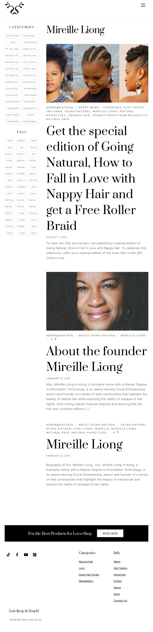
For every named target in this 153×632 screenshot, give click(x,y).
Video (22, 233)
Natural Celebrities (31, 82)
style (34, 220)
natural (9, 200)
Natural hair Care (34, 200)
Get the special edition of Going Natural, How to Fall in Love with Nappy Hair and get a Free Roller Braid (91, 179)
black (34, 147)
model (21, 194)
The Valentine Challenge (13, 95)
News (117, 561)
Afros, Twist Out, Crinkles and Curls (31, 69)
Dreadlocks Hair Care (34, 160)
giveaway (22, 174)
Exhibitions (13, 121)
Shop (117, 594)
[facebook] (17, 554)
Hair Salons (120, 568)
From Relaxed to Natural (10, 174)
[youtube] (26, 554)
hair (9, 180)
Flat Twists (134, 107)
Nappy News (89, 107)
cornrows (112, 107)
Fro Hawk (54, 111)
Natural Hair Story (22, 207)
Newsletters (86, 581)
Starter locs (10, 220)
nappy (34, 194)
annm (34, 141)
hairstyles (10, 187)
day (34, 154)
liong (88, 428)
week (34, 233)
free (33, 167)
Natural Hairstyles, (89, 432)
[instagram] (34, 554)
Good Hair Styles (31, 49)
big (21, 147)
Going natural (77, 111)
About (117, 587)
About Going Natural (97, 335)
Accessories (13, 102)
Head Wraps (30, 95)
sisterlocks (34, 213)
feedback (22, 167)
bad (10, 147)
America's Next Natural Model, (22, 141)
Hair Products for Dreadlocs (34, 180)
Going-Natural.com (63, 428)
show (22, 213)
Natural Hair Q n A (13, 62)
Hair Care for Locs (31, 36)
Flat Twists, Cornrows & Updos (31, 62)
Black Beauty (10, 154)
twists (9, 233)
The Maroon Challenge (31, 89)
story (22, 220)
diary (10, 160)
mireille (102, 428)
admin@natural (60, 107)
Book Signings (30, 121)
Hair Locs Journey (22, 180)
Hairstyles (120, 574)
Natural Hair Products (10, 207)
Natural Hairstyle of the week (13, 69)
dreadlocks (22, 160)
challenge (22, 154)
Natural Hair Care (31, 56)
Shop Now (110, 533)
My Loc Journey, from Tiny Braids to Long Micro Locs (13, 49)
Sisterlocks (30, 42)
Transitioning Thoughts (31, 102)
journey (21, 187)
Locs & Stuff (13, 36)
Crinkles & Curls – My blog (31, 108)
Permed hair (79, 115)
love (9, 194)
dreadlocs (10, 167)
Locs (12, 42)
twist (34, 226)
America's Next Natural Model (13, 82)
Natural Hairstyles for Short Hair (13, 75)
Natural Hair (57, 432)
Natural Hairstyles (13, 56)
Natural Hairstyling (10, 213)
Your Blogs (13, 108)
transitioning (22, 226)
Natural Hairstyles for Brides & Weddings (31, 75)
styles (9, 226)
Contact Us (120, 600)
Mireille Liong (105, 111)
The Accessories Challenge (13, 89)
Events (31, 115)
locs (33, 187)
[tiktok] (8, 554)
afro (9, 141)
